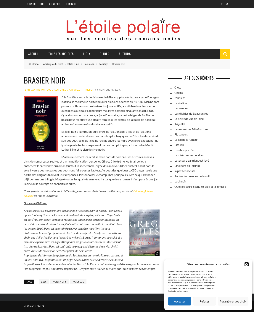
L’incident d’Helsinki (187, 165)
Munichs (179, 98)
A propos (54, 4)
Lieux (86, 54)
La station (180, 103)
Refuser (204, 301)
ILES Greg (60, 89)
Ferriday (29, 89)
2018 (43, 281)
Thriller (88, 89)
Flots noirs (181, 134)
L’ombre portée (184, 150)
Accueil (33, 54)
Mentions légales (34, 306)
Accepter (179, 301)
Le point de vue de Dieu (189, 118)
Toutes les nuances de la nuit (192, 176)
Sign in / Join (35, 4)
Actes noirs (59, 281)
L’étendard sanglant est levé (191, 160)
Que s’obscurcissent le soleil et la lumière (200, 186)
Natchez (74, 89)
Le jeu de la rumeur (186, 139)
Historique (44, 89)
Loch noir (180, 181)
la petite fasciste (184, 171)
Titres (104, 54)
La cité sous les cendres (189, 155)
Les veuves (181, 108)
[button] (246, 264)
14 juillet (179, 124)
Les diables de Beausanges (191, 113)
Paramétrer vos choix (233, 301)
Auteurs (125, 54)
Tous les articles (61, 54)
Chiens (178, 92)
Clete (177, 87)
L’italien (179, 144)
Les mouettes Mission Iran (191, 129)
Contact (71, 4)
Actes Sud (78, 281)
